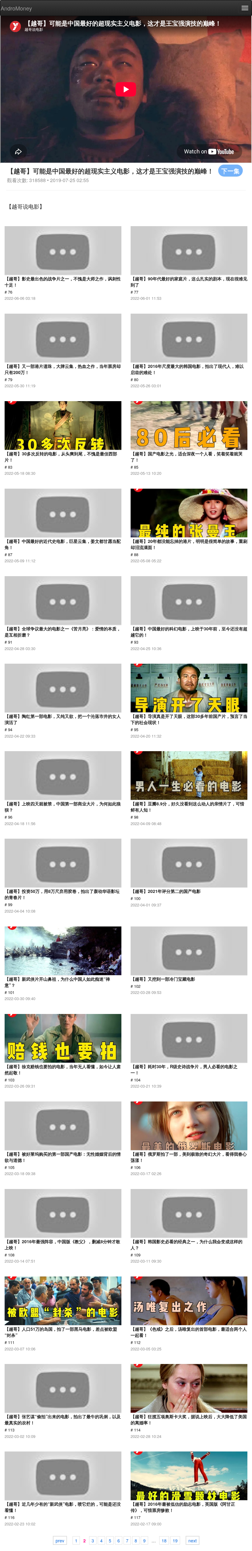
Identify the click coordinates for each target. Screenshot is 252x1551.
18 (164, 1540)
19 (175, 1540)
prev (60, 1540)
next (192, 1540)
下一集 (230, 170)
